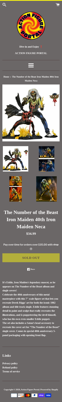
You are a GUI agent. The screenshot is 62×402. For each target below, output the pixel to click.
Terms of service (11, 371)
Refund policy (9, 367)
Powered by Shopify (49, 390)
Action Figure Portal (30, 390)
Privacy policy (10, 363)
